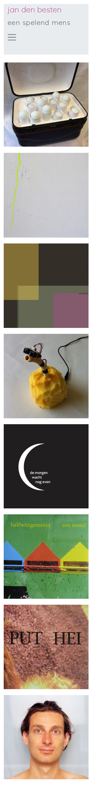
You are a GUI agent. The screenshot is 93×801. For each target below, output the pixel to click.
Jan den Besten (35, 10)
